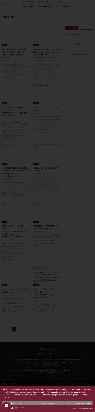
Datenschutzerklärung (86, 408)
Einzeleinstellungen (79, 403)
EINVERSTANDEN (47, 403)
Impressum (75, 408)
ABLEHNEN (16, 403)
